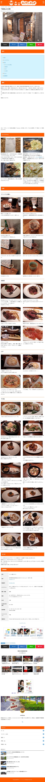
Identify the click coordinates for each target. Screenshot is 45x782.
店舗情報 (5, 75)
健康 (2, 737)
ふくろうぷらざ (22, 779)
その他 (6, 70)
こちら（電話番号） (39, 157)
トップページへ (22, 623)
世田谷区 (3, 643)
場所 (4, 57)
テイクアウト (6, 60)
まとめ (5, 73)
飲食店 (3, 744)
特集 (3, 740)
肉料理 (6, 66)
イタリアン (8, 643)
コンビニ (4, 734)
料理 (4, 62)
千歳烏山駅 (13, 643)
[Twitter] (23, 721)
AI (2, 730)
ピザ (6, 68)
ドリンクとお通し (8, 64)
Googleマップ (12, 579)
